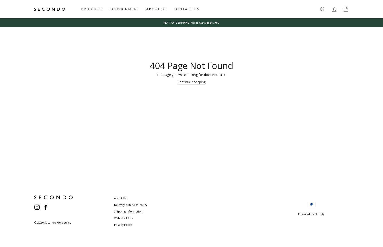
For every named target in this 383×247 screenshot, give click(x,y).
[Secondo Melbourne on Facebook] (45, 207)
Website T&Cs (123, 218)
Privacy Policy (123, 224)
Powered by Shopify (311, 214)
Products (92, 9)
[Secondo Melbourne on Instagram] (37, 207)
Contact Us (187, 9)
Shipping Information (128, 211)
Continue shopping (192, 82)
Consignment (124, 9)
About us (156, 9)
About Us (120, 198)
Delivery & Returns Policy (130, 205)
